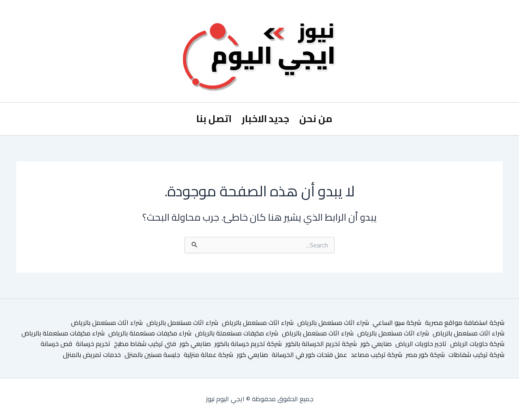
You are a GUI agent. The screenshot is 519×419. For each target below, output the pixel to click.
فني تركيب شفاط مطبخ (145, 343)
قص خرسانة (56, 343)
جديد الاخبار (265, 119)
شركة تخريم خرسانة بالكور (248, 343)
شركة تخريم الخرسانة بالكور (321, 343)
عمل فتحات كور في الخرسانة (309, 354)
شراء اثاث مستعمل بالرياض (333, 322)
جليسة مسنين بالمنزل (152, 354)
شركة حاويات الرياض (477, 343)
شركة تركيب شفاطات (476, 354)
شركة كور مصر (425, 354)
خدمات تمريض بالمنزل (92, 354)
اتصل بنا (214, 119)
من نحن (315, 119)
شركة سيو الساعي (397, 322)
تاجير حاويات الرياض (420, 343)
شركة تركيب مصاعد (376, 354)
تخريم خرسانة (93, 343)
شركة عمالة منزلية (208, 354)
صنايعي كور (376, 343)
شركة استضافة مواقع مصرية (464, 322)
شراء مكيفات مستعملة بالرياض (236, 333)
